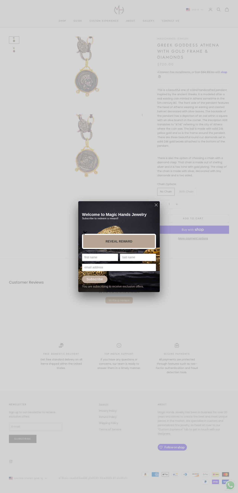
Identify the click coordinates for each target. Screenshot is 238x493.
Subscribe (94, 279)
